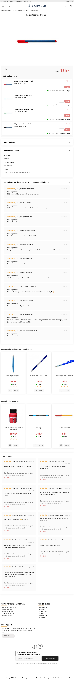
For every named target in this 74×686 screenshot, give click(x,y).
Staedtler (7, 158)
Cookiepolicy (43, 611)
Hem (2, 10)
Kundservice (43, 607)
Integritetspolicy (44, 615)
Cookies (41, 613)
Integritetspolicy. (53, 663)
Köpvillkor (42, 609)
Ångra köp (42, 617)
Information (69, 1)
